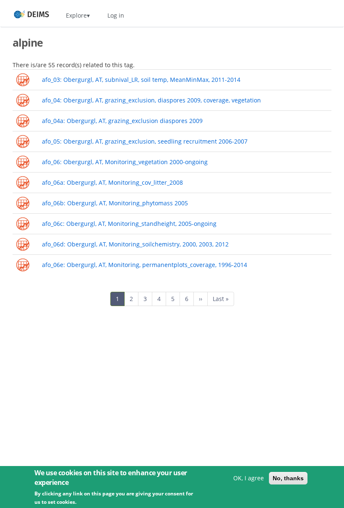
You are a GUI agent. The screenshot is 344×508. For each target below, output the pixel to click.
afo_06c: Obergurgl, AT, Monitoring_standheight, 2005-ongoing (129, 224)
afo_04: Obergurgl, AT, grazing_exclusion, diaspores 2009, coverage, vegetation (151, 100)
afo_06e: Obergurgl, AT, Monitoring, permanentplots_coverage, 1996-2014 (144, 265)
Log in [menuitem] (115, 15)
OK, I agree (248, 478)
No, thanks (288, 478)
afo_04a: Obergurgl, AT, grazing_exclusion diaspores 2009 (122, 121)
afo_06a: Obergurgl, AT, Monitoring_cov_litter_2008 (112, 182)
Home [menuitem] (24, 15)
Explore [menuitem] (76, 15)
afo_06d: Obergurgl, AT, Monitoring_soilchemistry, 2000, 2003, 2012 (135, 244)
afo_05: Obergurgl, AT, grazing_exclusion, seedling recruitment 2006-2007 (145, 141)
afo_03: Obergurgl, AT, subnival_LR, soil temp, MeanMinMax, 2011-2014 (141, 80)
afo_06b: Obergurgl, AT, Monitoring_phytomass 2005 (115, 203)
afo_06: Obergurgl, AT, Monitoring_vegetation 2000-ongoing (125, 162)
